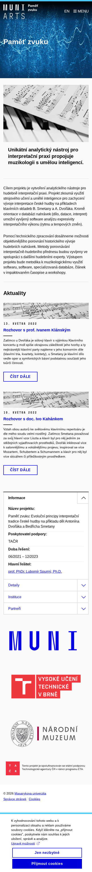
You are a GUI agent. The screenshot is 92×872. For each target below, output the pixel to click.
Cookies (34, 799)
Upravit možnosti (23, 843)
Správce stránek (14, 799)
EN (66, 11)
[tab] (46, 497)
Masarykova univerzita (30, 793)
